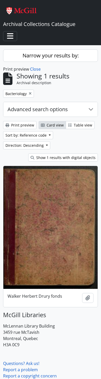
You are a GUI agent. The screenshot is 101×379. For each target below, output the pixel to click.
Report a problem (20, 370)
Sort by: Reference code (26, 135)
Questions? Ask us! (21, 363)
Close (35, 69)
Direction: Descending (25, 145)
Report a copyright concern (30, 376)
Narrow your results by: (51, 55)
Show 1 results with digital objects (65, 157)
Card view (55, 125)
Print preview (22, 125)
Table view (82, 125)
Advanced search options (38, 109)
